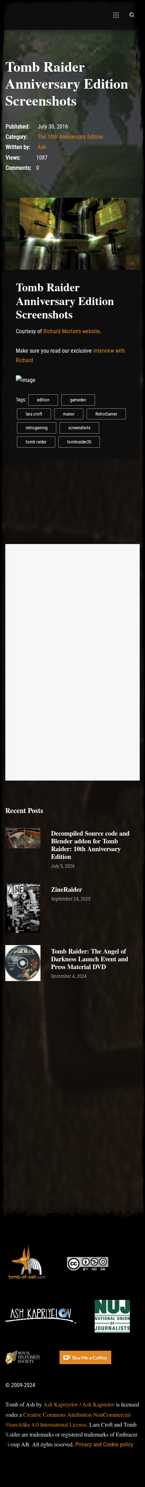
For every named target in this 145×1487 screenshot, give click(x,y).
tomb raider (36, 441)
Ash (42, 147)
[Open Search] (132, 14)
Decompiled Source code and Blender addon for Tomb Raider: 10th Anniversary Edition (90, 844)
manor (69, 414)
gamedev (78, 399)
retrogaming (37, 427)
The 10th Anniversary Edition (70, 136)
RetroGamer (106, 414)
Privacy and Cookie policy (104, 1444)
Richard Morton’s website (71, 331)
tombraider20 (79, 441)
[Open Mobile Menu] (116, 14)
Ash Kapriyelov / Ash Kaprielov (79, 1404)
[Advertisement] (72, 1063)
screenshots (79, 427)
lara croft (34, 414)
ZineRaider (66, 889)
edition (43, 399)
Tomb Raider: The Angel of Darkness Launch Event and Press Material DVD (89, 958)
